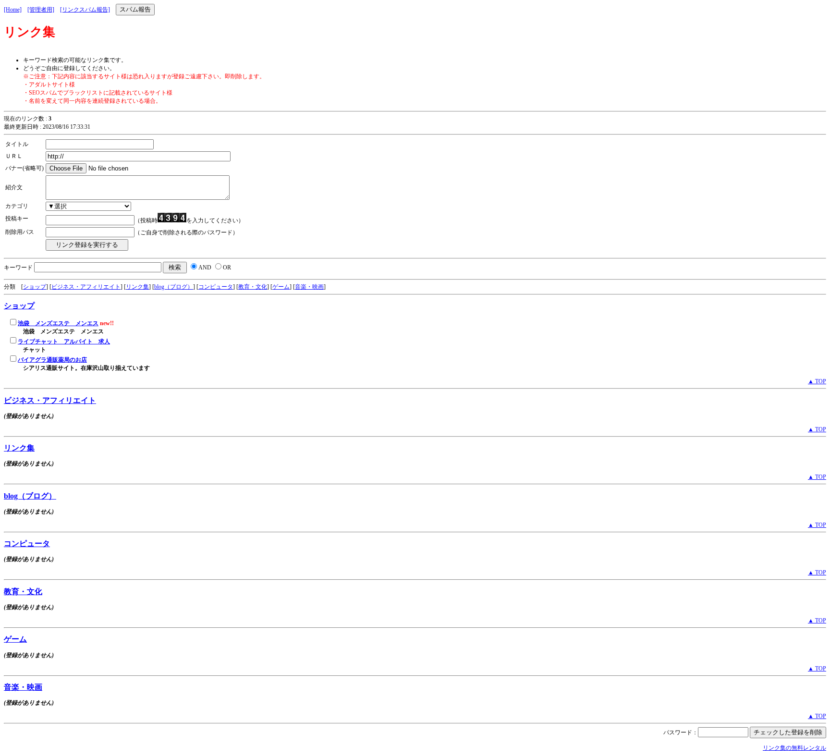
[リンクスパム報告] (85, 9)
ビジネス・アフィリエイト (86, 286)
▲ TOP (817, 381)
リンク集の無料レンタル (794, 747)
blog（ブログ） (173, 286)
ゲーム (281, 286)
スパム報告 (135, 9)
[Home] (13, 9)
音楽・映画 (309, 286)
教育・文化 (252, 286)
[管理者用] (40, 9)
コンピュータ (215, 286)
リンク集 (137, 286)
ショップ (34, 286)
